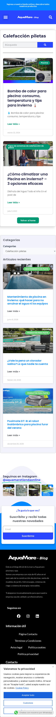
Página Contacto (28, 634)
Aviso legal (16, 647)
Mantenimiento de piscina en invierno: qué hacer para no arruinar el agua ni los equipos (27, 300)
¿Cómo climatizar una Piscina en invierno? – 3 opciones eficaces (27, 179)
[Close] (53, 666)
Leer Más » (13, 124)
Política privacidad (28, 654)
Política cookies (37, 647)
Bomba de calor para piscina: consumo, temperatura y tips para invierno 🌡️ (26, 98)
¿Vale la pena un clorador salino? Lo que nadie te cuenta (27, 362)
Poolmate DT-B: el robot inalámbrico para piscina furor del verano (27, 424)
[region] (28, 690)
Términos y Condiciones (28, 640)
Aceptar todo (28, 695)
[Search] (45, 45)
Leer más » (13, 311)
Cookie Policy (22, 688)
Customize (28, 703)
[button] (5, 17)
